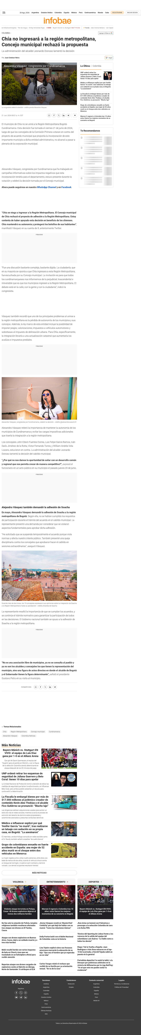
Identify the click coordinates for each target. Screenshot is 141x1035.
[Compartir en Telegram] (68, 115)
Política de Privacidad (121, 987)
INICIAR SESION (132, 12)
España (66, 13)
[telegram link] (21, 997)
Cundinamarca (54, 732)
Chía (4, 732)
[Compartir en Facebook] (54, 115)
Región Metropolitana (19, 732)
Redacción (71, 984)
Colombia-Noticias (28, 736)
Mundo (100, 13)
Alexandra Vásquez (10, 736)
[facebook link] (16, 992)
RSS (46, 1014)
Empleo (71, 987)
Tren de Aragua (15, 28)
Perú (80, 13)
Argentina (35, 13)
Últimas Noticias (46, 1010)
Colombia (58, 13)
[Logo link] (57, 20)
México (74, 13)
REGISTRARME (117, 12)
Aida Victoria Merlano (90, 28)
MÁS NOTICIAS (39, 872)
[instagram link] (25, 992)
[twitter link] (21, 992)
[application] (39, 84)
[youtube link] (16, 997)
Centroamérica (90, 13)
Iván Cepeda (103, 28)
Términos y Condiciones (121, 984)
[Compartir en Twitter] (59, 115)
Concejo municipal (38, 732)
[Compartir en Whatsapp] (49, 115)
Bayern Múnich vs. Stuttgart (59, 28)
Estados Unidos (46, 13)
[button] (4, 13)
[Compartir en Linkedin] (64, 115)
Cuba (107, 13)
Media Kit (96, 1000)
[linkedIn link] (25, 997)
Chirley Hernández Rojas (29, 28)
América (46, 984)
